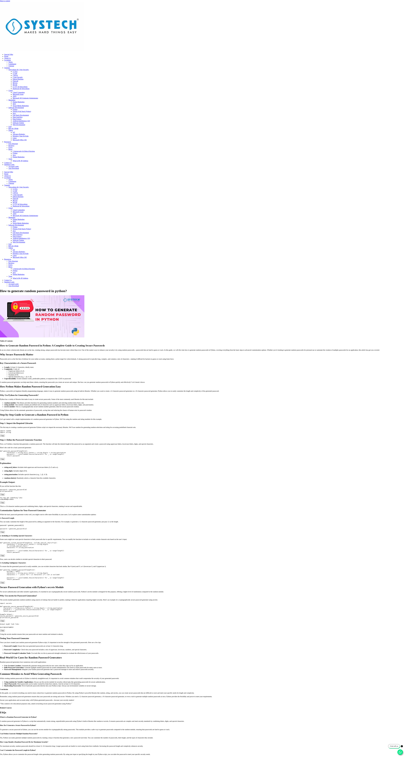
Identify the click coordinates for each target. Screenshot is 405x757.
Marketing (11, 100)
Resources (7, 142)
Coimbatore (12, 64)
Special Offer (8, 54)
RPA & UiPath (13, 128)
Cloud (10, 90)
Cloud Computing (19, 92)
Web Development (19, 125)
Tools (10, 159)
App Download (13, 168)
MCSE (15, 85)
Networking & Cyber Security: (18, 70)
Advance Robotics (19, 134)
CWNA (15, 75)
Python (15, 109)
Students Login (9, 164)
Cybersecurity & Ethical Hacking (24, 151)
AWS (14, 96)
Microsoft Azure (18, 94)
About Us (7, 58)
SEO (14, 104)
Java (14, 113)
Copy (2, 435)
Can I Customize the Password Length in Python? (18, 750)
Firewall (15, 81)
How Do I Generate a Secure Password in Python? (18, 725)
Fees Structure (13, 144)
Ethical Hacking (18, 79)
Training (7, 68)
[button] (202, 717)
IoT (14, 132)
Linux (15, 138)
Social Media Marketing (21, 106)
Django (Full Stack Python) (22, 111)
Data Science (17, 119)
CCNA (15, 71)
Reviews (11, 145)
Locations (7, 60)
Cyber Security (18, 77)
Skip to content (5, 1)
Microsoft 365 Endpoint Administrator (25, 98)
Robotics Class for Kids (20, 136)
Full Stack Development (21, 115)
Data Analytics (17, 117)
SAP (10, 126)
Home (6, 56)
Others (10, 130)
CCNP (15, 73)
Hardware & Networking (21, 89)
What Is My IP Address (20, 161)
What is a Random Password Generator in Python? (18, 717)
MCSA (15, 83)
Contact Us (8, 163)
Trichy (10, 62)
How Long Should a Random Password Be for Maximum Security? (24, 742)
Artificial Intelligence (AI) (21, 121)
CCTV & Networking (20, 87)
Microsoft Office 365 (20, 140)
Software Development (16, 108)
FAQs (10, 147)
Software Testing (18, 123)
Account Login (13, 166)
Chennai (11, 66)
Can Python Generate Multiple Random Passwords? (19, 734)
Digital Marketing (18, 102)
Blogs (10, 149)
